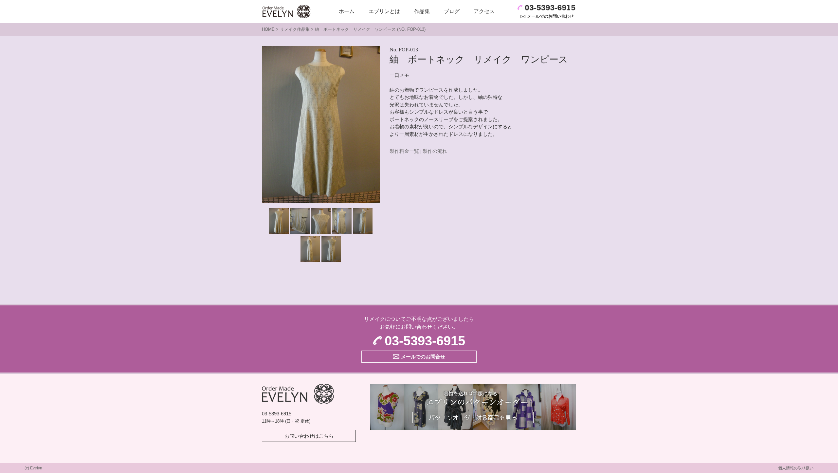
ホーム (347, 11)
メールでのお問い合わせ (550, 16)
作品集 (422, 11)
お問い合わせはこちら (309, 436)
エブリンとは (384, 11)
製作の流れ (435, 151)
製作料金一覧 (404, 151)
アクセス (484, 11)
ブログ (452, 11)
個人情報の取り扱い (795, 468)
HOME (268, 29)
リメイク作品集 (295, 29)
